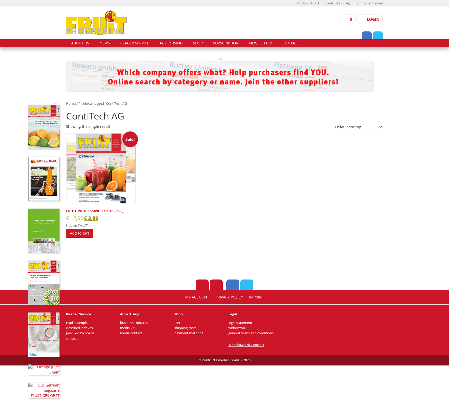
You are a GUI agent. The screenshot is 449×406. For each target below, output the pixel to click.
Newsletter (260, 43)
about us (80, 43)
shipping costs (185, 328)
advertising (171, 43)
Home (71, 103)
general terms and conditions (251, 333)
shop (198, 43)
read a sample (77, 323)
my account (197, 297)
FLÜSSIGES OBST (306, 3)
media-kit (127, 328)
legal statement (240, 323)
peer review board (80, 333)
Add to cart (79, 233)
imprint (256, 297)
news (105, 43)
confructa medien (369, 3)
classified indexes (79, 328)
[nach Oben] (202, 284)
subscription (226, 43)
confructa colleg (337, 3)
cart (177, 323)
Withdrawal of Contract (246, 345)
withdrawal (237, 328)
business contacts (134, 323)
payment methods (188, 333)
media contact (131, 333)
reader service (134, 43)
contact (290, 43)
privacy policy (229, 297)
